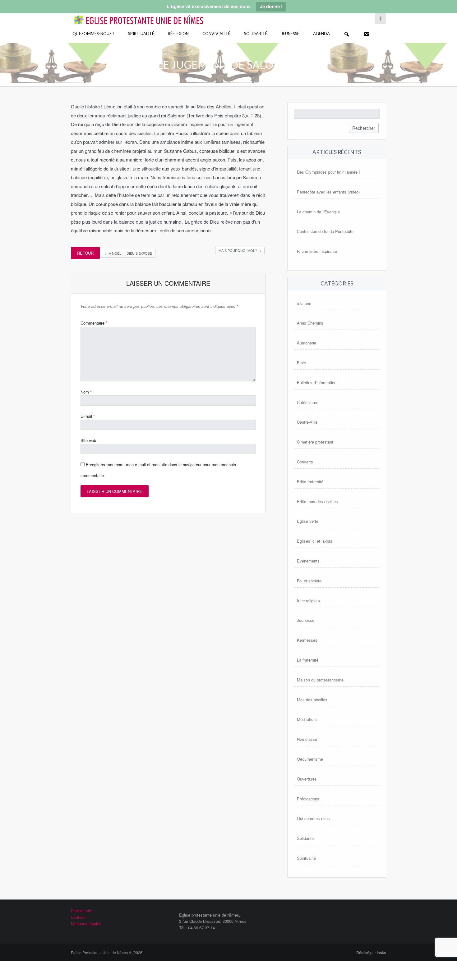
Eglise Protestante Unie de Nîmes (147, 15)
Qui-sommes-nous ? (93, 33)
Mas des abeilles (312, 700)
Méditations (307, 719)
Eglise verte (307, 521)
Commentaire (94, 323)
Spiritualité (141, 33)
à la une (304, 303)
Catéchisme (307, 402)
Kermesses (307, 640)
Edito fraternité (310, 482)
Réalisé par (371, 952)
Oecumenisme (310, 759)
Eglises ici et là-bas (314, 541)
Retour (85, 253)
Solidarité (255, 33)
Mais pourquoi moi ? (240, 250)
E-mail (88, 416)
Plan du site (81, 910)
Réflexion (178, 33)
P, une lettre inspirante (317, 251)
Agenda (321, 33)
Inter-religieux (309, 600)
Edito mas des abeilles (317, 501)
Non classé (307, 739)
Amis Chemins (310, 323)
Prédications (308, 799)
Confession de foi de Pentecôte (325, 231)
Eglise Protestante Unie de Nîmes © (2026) (107, 952)
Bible (301, 363)
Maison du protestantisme (320, 680)
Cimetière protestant (315, 442)
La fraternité (307, 660)
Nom (86, 392)
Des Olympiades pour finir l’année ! (328, 172)
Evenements (308, 561)
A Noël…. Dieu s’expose (128, 253)
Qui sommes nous (313, 818)
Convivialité (216, 33)
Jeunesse (290, 33)
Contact (78, 917)
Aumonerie (306, 343)
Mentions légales (86, 924)
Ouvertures (307, 779)
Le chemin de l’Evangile (318, 212)
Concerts (305, 462)
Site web (88, 440)
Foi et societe (309, 581)
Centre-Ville (307, 422)
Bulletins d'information (316, 382)
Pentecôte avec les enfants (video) (328, 192)
